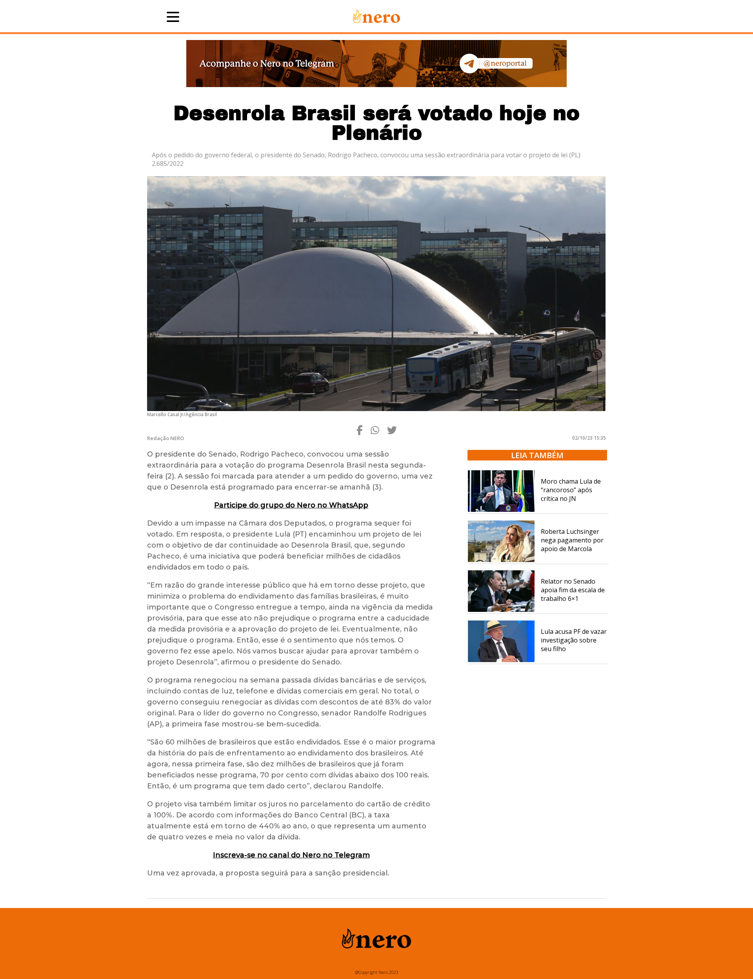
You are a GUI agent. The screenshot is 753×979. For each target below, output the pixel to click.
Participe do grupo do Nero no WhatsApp (291, 505)
